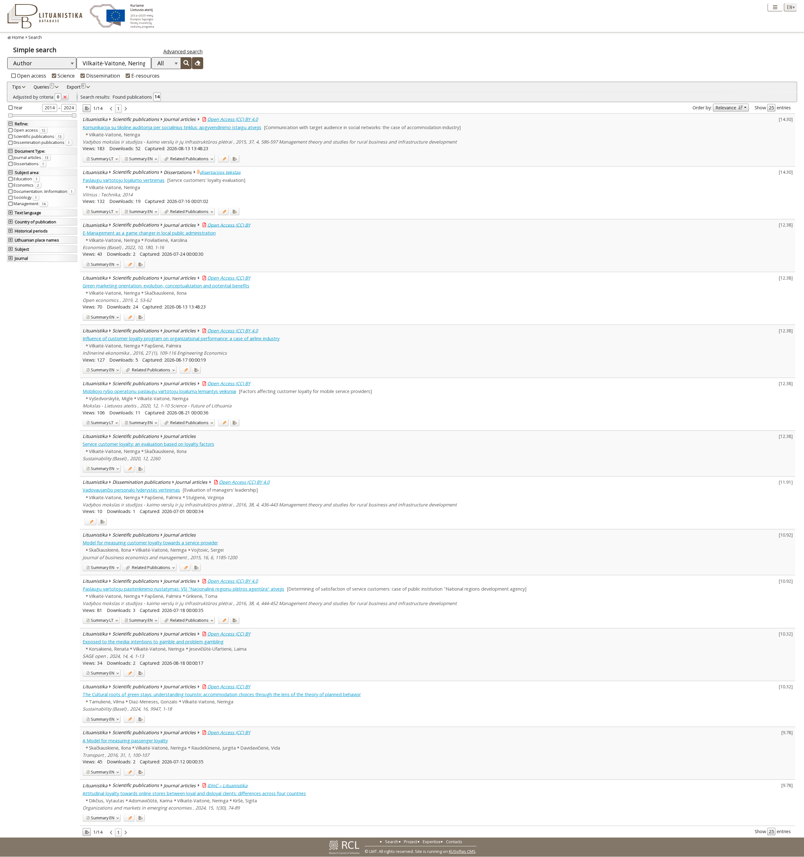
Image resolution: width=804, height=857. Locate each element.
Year (18, 108)
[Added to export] (234, 158)
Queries (43, 87)
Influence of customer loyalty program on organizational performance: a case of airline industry (181, 338)
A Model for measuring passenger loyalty (125, 741)
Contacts (454, 841)
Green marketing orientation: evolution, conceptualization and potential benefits (166, 286)
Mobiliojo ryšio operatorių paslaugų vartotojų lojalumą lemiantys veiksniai (159, 391)
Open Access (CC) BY (228, 225)
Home (18, 37)
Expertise (432, 841)
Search (35, 37)
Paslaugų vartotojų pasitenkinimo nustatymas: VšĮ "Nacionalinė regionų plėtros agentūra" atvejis (183, 589)
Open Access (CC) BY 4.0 (232, 119)
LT (102, 158)
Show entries (773, 108)
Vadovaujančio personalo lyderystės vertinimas (131, 490)
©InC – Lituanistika (227, 785)
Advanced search (183, 51)
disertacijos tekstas (220, 172)
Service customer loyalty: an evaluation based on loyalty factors (148, 444)
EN (141, 158)
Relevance (725, 108)
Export (75, 87)
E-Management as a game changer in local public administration (149, 233)
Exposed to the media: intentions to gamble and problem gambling (153, 642)
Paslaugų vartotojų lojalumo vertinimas (124, 180)
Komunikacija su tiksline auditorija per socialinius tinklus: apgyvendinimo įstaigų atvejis (172, 127)
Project (410, 841)
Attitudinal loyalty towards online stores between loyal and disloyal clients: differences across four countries (194, 793)
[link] (111, 109)
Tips (16, 87)
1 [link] (118, 109)
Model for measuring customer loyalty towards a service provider (150, 543)
